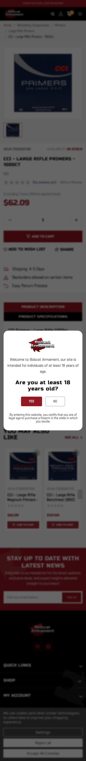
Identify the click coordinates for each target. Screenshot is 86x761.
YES (31, 401)
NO (55, 401)
